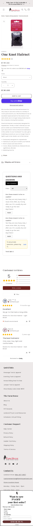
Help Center (8, 429)
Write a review (16, 288)
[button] (4, 10)
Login (24, 244)
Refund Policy (8, 437)
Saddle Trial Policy (10, 441)
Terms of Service (9, 449)
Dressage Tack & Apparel (12, 372)
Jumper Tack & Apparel (12, 385)
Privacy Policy (8, 433)
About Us (7, 401)
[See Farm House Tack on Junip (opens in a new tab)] (21, 358)
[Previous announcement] (3, 3)
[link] (7, 59)
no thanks (16, 524)
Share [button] (5, 155)
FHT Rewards (8, 409)
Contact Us (8, 470)
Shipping (3, 65)
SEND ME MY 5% (16, 522)
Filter (17, 294)
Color (3, 74)
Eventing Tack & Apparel (12, 377)
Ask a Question (11, 183)
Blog (5, 405)
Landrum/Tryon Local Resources (15, 413)
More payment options (16, 105)
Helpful (9, 212)
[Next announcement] (30, 3)
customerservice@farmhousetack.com (18, 479)
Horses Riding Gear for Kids (13, 381)
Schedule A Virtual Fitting (12, 417)
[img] (13, 301)
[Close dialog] (32, 491)
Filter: (8, 188)
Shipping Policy (9, 445)
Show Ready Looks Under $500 (14, 389)
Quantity (4, 82)
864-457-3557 (20, 475)
